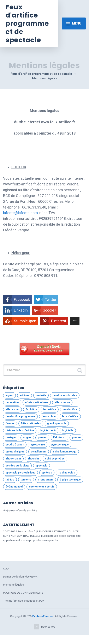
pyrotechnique (60, 444)
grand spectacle (56, 423)
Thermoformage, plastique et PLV (23, 600)
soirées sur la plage (17, 465)
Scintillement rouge (64, 451)
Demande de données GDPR (20, 576)
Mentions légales (13, 584)
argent (9, 395)
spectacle (41, 465)
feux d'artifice (70, 416)
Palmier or (59, 437)
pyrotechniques (15, 451)
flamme (10, 423)
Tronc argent (45, 479)
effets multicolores (36, 402)
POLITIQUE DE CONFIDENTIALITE (23, 592)
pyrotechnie (37, 444)
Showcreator (13, 458)
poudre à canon (15, 444)
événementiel (14, 486)
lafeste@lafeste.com (20, 213)
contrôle (41, 395)
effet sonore (62, 402)
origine (27, 437)
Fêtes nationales (31, 423)
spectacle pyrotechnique (20, 472)
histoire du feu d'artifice (20, 430)
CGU (6, 568)
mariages (11, 437)
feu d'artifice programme (20, 416)
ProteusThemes (43, 616)
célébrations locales (65, 395)
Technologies (66, 472)
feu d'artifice (70, 409)
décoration (12, 402)
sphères (47, 472)
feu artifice (49, 409)
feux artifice (49, 416)
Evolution (31, 409)
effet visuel (12, 409)
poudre (76, 437)
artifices (24, 395)
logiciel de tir (48, 430)
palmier (42, 437)
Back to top (48, 626)
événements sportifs (41, 486)
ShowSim (33, 458)
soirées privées (55, 458)
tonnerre (26, 479)
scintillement (38, 451)
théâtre (10, 479)
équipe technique (70, 479)
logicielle (67, 430)
